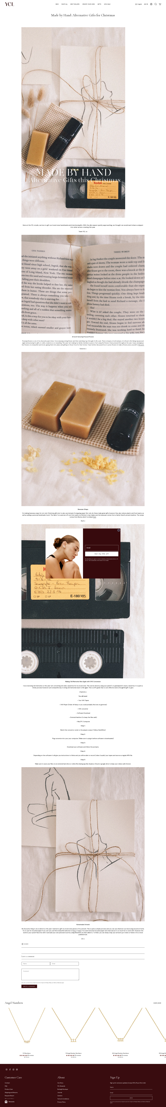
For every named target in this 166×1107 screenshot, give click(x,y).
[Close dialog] (119, 530)
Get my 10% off (102, 554)
